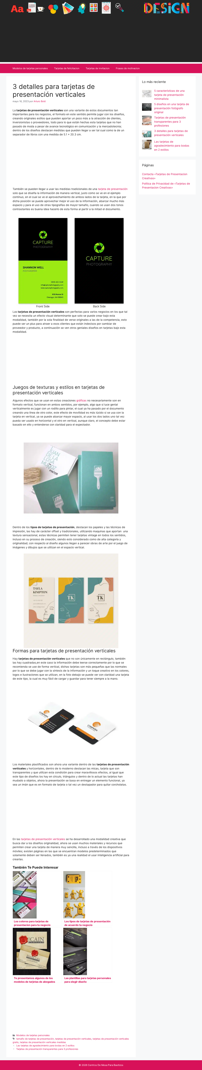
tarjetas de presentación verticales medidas (43, 1042)
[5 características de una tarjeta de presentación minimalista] (147, 94)
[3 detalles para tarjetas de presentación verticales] (147, 134)
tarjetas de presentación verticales (43, 839)
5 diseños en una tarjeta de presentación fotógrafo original (171, 108)
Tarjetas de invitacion (98, 68)
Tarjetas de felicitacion (66, 68)
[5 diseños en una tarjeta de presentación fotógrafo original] (147, 107)
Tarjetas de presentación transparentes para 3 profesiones (47, 1049)
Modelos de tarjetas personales (30, 68)
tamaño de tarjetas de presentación (35, 1038)
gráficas (81, 400)
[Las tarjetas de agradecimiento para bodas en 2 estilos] (147, 145)
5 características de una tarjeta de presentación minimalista (169, 94)
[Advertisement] (101, 40)
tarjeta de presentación (113, 189)
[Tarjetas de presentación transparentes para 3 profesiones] (147, 121)
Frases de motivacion (128, 68)
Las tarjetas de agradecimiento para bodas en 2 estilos (45, 1045)
